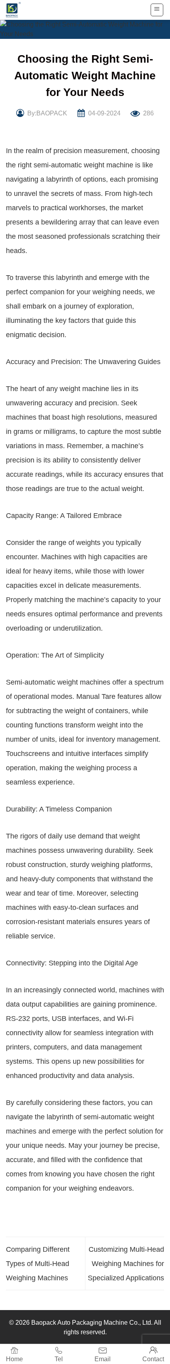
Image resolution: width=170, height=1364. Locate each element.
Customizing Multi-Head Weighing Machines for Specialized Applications (126, 1263)
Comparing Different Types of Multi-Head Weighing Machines (38, 1263)
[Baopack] (18, 10)
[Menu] (157, 10)
